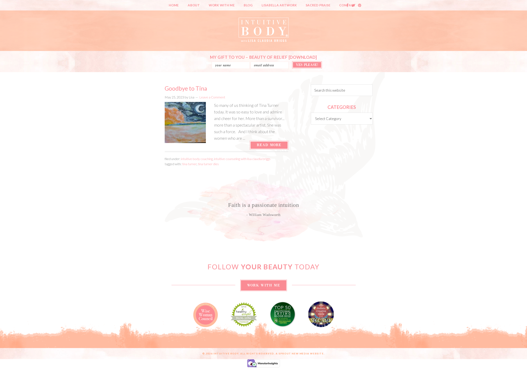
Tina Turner (189, 164)
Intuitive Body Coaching (197, 159)
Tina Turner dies (208, 164)
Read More (269, 145)
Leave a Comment (212, 97)
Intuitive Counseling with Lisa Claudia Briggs (242, 159)
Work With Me (263, 285)
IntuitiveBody (263, 30)
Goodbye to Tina (186, 88)
